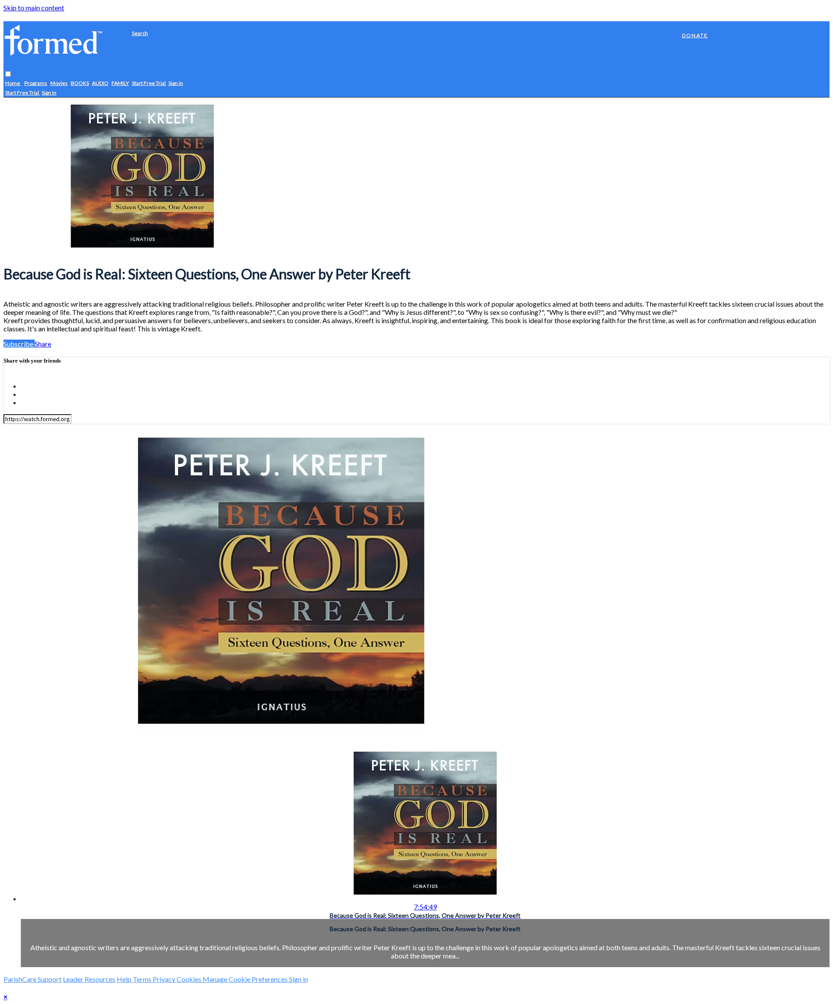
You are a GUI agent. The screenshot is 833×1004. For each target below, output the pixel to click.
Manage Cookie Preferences (246, 979)
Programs (35, 83)
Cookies (190, 979)
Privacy (165, 979)
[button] (8, 74)
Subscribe (19, 344)
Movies (59, 83)
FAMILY (120, 83)
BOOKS (80, 83)
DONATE (695, 35)
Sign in (175, 83)
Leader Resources (89, 979)
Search (140, 33)
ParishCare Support (32, 979)
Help (125, 979)
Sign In (49, 93)
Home (13, 83)
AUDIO (100, 83)
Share (43, 344)
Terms (143, 979)
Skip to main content (33, 7)
